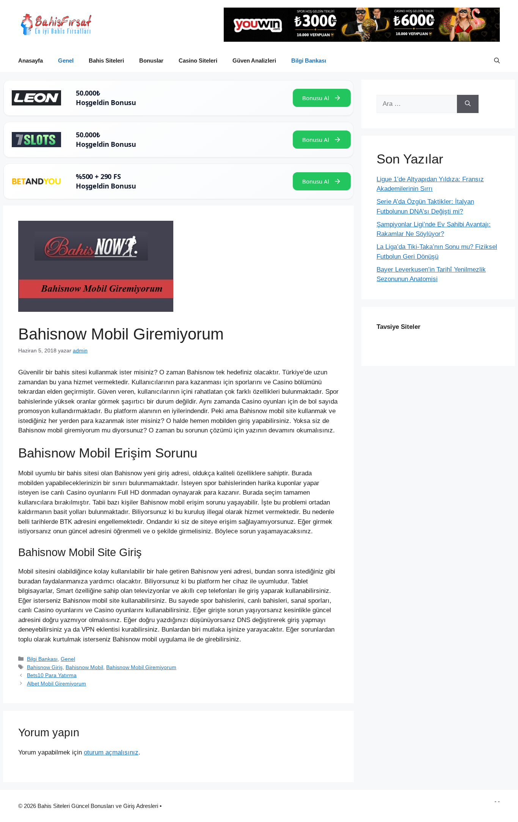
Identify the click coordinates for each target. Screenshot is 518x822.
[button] (497, 60)
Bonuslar (151, 60)
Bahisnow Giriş (45, 667)
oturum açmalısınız (111, 752)
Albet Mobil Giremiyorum (56, 684)
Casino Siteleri (198, 60)
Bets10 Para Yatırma (52, 675)
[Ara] (468, 104)
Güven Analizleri (254, 60)
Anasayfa (30, 60)
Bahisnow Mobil (84, 667)
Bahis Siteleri (106, 60)
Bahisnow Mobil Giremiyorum (141, 667)
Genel (66, 60)
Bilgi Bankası (308, 60)
